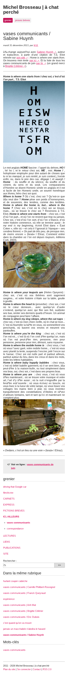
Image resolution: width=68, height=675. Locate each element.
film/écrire (8, 492)
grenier (8, 20)
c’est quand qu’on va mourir (17, 623)
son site (20, 57)
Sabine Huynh (45, 52)
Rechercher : (10, 560)
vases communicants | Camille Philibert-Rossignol (29, 587)
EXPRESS (8, 504)
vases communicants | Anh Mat (19, 605)
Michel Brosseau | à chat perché (31, 9)
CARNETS (9, 498)
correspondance (15, 528)
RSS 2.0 (47, 669)
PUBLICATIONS (11, 547)
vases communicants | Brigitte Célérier (23, 611)
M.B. (36, 45)
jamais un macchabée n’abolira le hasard (24, 629)
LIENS (6, 541)
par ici (32, 60)
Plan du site (9, 669)
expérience (9, 599)
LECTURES (9, 535)
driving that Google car (14, 486)
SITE (5, 553)
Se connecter (24, 669)
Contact (37, 669)
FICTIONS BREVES (14, 510)
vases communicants (18, 522)
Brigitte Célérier (14, 66)
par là (39, 63)
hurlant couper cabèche (15, 581)
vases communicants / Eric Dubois (21, 617)
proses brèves (22, 20)
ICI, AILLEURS (11, 516)
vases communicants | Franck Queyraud (24, 593)
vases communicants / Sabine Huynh (23, 634)
